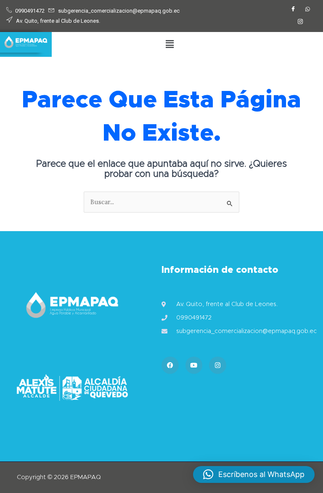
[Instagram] (300, 22)
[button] (169, 44)
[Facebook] (293, 9)
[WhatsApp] (307, 9)
